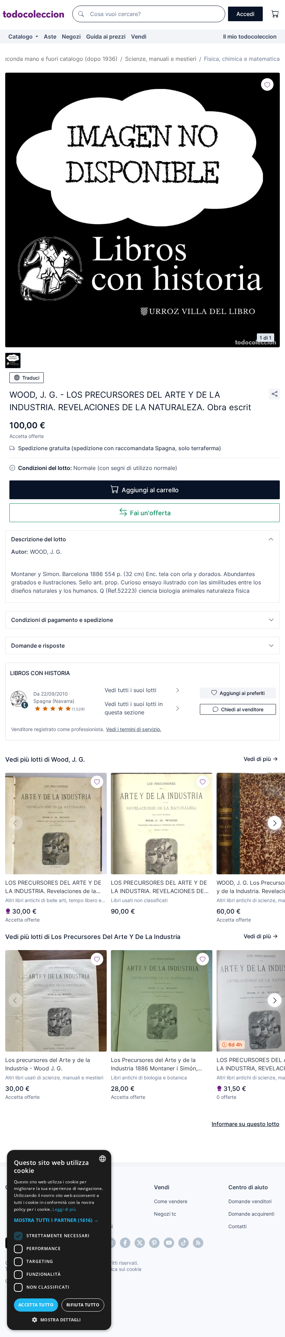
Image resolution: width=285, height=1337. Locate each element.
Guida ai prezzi (105, 36)
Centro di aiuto (248, 1187)
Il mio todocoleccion (250, 36)
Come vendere (170, 1201)
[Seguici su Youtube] (169, 1243)
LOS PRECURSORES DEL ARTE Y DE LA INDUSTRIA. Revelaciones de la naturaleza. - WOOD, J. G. (53, 887)
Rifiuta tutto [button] (82, 1305)
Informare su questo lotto (245, 1123)
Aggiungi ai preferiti (242, 693)
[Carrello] (275, 13)
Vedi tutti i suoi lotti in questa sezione (134, 708)
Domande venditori (249, 1201)
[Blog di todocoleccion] (198, 1243)
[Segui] (267, 84)
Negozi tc (165, 1214)
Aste (50, 36)
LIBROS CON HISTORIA (40, 673)
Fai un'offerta (150, 513)
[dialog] (59, 1240)
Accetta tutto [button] (36, 1305)
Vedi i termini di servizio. (133, 729)
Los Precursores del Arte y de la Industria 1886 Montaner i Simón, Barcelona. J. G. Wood (154, 1064)
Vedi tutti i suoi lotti (130, 690)
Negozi (71, 36)
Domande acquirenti (251, 1214)
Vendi (138, 36)
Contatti (237, 1226)
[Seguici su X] (140, 1243)
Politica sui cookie (121, 1269)
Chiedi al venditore (242, 709)
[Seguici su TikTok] (183, 1243)
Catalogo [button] (21, 36)
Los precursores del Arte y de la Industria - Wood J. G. (47, 1064)
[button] (142, 539)
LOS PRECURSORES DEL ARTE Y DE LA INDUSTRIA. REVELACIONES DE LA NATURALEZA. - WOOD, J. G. (159, 887)
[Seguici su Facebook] (125, 1243)
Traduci (30, 378)
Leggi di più (64, 1209)
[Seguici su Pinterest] (154, 1243)
